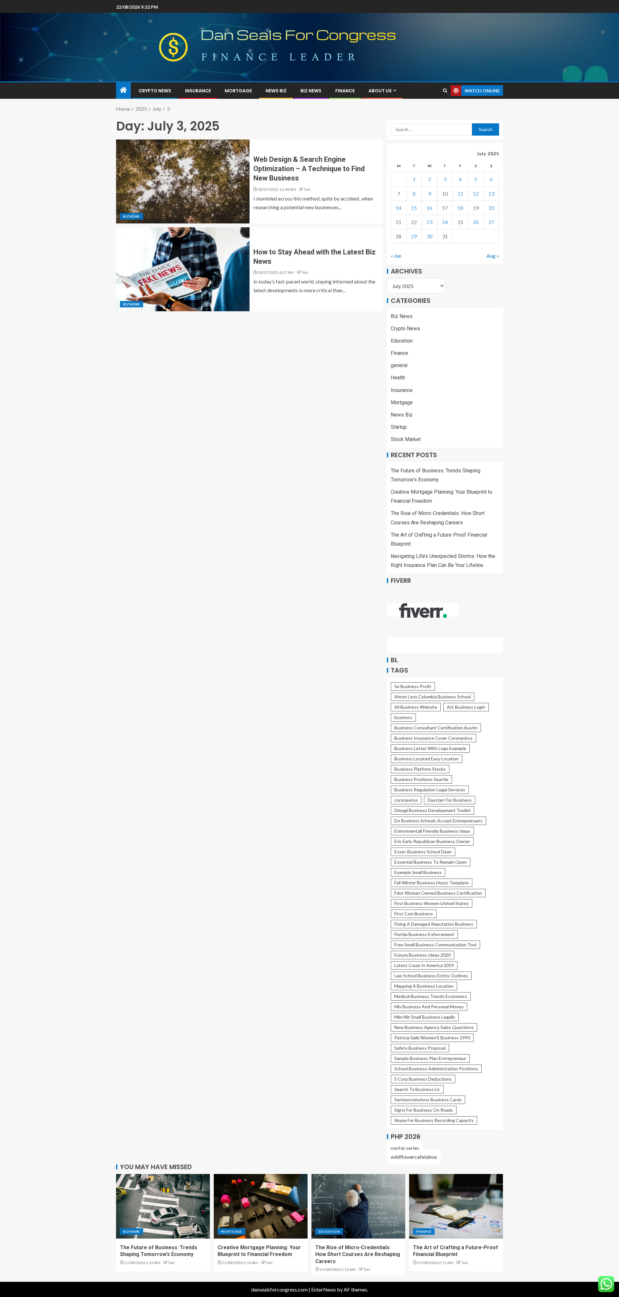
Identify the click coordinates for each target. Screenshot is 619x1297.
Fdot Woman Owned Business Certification (438, 893)
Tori (307, 189)
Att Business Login (466, 707)
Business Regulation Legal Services (429, 789)
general (399, 365)
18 (460, 208)
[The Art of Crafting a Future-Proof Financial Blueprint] (456, 1206)
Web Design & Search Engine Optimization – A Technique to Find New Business (309, 168)
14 (398, 208)
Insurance (198, 90)
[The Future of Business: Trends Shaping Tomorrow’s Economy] (163, 1206)
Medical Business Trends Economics (430, 996)
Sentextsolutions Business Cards (428, 1099)
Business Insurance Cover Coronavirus (433, 738)
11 (460, 193)
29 (414, 236)
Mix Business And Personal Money (429, 1006)
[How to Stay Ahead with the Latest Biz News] (183, 269)
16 (429, 208)
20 (491, 208)
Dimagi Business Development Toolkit (432, 810)
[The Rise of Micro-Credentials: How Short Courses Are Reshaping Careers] (358, 1206)
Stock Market (406, 439)
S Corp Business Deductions (423, 1079)
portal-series (405, 1148)
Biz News (310, 90)
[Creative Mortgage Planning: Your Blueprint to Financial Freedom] (261, 1206)
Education (402, 341)
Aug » (492, 255)
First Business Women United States (431, 903)
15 (414, 208)
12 (476, 193)
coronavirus (406, 800)
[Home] (123, 90)
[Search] (445, 90)
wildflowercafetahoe (414, 1157)
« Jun (396, 255)
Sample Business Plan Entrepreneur (430, 1058)
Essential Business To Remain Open (430, 862)
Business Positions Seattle (421, 779)
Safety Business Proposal (420, 1048)
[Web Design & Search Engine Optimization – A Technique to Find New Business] (183, 181)
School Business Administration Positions (436, 1068)
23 (429, 222)
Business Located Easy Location (426, 758)
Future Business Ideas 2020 (422, 955)
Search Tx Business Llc (417, 1089)
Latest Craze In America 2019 (424, 965)
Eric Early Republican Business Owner (432, 841)
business (403, 717)
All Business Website (415, 707)
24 (445, 222)
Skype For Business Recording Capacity (434, 1120)
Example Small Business (418, 872)
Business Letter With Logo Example (430, 748)
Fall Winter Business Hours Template (431, 882)
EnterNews (323, 1289)
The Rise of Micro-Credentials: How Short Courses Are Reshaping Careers (357, 1254)
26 (476, 222)
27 (491, 222)
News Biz (276, 90)
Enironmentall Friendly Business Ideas (432, 831)
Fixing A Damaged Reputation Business (433, 924)
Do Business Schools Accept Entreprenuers (438, 820)
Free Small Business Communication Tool (435, 944)
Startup (399, 427)
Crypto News (155, 90)
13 (491, 193)
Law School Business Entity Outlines (431, 975)
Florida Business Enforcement (424, 934)
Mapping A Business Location (424, 986)
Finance (345, 90)
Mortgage (238, 90)
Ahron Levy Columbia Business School (432, 696)
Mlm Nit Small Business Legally (424, 1017)
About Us (380, 90)
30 (429, 236)
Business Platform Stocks (420, 769)
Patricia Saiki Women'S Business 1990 (432, 1037)
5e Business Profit (412, 686)
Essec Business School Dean (423, 851)
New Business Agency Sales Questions (434, 1027)
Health (398, 378)
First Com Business (413, 913)
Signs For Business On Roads (423, 1110)
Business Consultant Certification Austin (435, 727)
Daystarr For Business (449, 800)
